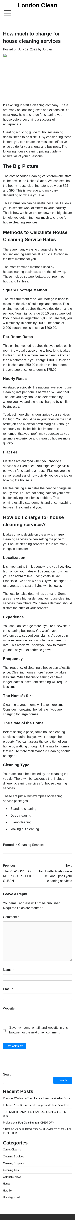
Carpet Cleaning (12, 1149)
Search (8, 1074)
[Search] (69, 13)
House (6, 1183)
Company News (12, 1176)
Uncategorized (11, 1197)
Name (8, 969)
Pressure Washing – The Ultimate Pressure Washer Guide (36, 1098)
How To (7, 1190)
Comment (11, 917)
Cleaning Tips (11, 1170)
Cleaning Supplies (13, 1163)
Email (8, 989)
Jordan (47, 49)
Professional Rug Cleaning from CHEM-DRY (28, 1122)
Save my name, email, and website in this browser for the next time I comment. (38, 1030)
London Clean (37, 5)
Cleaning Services (31, 844)
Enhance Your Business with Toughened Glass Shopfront (36, 1105)
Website (9, 1008)
